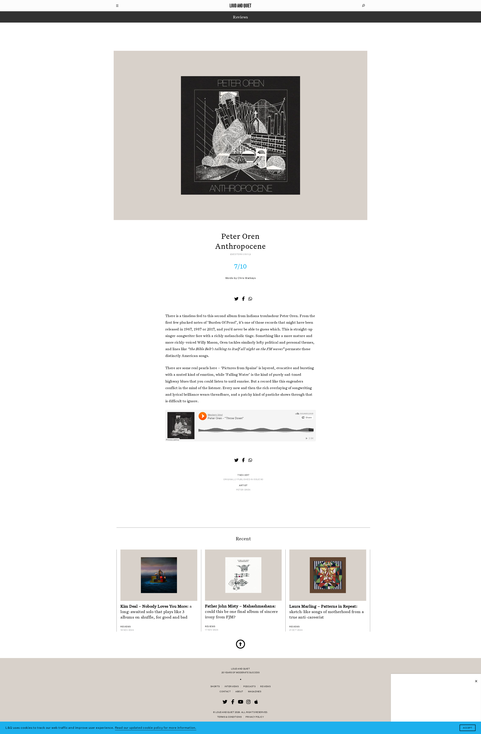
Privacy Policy (255, 717)
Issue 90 (258, 479)
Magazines (254, 691)
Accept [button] (467, 727)
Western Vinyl (240, 254)
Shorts (215, 686)
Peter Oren (243, 489)
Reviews (265, 686)
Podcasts (249, 686)
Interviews (232, 686)
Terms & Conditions (229, 717)
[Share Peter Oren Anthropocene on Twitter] (237, 299)
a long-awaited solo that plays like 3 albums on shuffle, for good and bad (156, 611)
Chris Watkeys (247, 278)
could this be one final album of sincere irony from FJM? (241, 611)
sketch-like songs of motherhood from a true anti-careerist (326, 611)
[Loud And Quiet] (240, 5)
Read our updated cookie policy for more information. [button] (156, 727)
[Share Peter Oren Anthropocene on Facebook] (244, 299)
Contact (225, 691)
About (239, 691)
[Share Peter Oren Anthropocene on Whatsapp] (250, 299)
